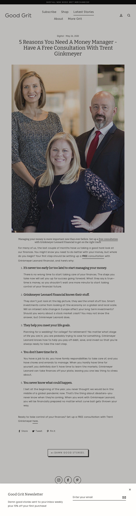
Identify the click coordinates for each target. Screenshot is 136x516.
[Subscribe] (124, 497)
